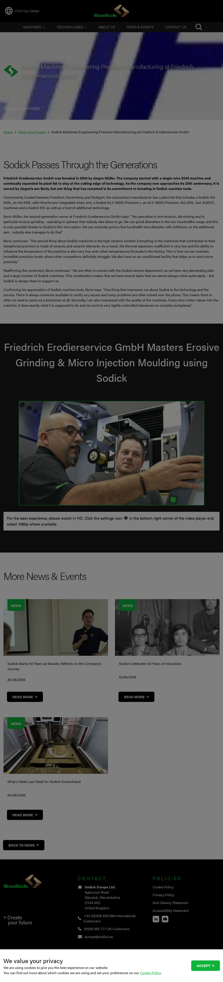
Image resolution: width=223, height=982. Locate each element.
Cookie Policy (150, 972)
